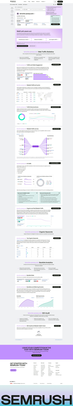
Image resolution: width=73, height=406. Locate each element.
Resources (37, 1)
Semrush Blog (57, 372)
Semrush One (35, 365)
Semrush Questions (51, 366)
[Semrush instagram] (11, 381)
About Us (49, 365)
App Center (42, 372)
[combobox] (42, 9)
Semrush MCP (43, 365)
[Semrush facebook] (13, 381)
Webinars (57, 373)
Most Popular (25, 4)
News (49, 367)
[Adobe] (11, 383)
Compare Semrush (36, 371)
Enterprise (42, 1)
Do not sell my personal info (50, 374)
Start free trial (13, 370)
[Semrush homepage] (13, 1)
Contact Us (49, 375)
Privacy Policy (35, 383)
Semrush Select (50, 371)
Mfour (42, 371)
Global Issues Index (50, 372)
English (61, 383)
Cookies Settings (49, 383)
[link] (13, 4)
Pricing (29, 1)
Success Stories (36, 372)
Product (25, 1)
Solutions (33, 1)
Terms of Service (42, 383)
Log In (55, 1)
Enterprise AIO (43, 367)
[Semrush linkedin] (10, 381)
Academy (57, 366)
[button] (53, 4)
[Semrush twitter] (14, 381)
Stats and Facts (36, 373)
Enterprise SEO (43, 366)
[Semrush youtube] (12, 381)
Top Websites (43, 373)
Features (35, 366)
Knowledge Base (58, 365)
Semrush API (57, 367)
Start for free (60, 1)
